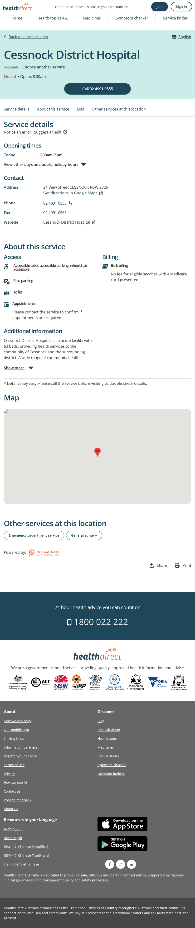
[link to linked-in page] (131, 864)
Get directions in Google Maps (70, 193)
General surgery (84, 535)
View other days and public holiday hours (41, 164)
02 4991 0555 (55, 203)
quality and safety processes (85, 880)
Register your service (20, 756)
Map (81, 109)
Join (159, 6)
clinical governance (19, 880)
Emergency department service (34, 535)
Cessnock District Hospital (66, 222)
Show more (14, 367)
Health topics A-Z (52, 18)
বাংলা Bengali (13, 838)
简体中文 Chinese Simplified (26, 846)
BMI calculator (109, 729)
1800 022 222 (100, 622)
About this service (53, 109)
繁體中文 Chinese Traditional (26, 855)
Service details (16, 109)
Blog (101, 721)
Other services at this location (119, 109)
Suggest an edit (48, 132)
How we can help (17, 721)
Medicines (92, 18)
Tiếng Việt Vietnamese (21, 864)
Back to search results (28, 36)
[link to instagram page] (120, 864)
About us (11, 809)
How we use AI (15, 782)
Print (186, 565)
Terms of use (14, 765)
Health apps (107, 738)
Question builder (111, 773)
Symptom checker (132, 18)
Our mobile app (16, 729)
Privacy (9, 773)
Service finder (175, 18)
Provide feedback (17, 800)
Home (16, 18)
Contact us (12, 791)
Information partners (20, 747)
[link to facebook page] (109, 864)
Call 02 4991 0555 (97, 88)
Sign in (181, 6)
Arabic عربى (13, 829)
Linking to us (14, 738)
